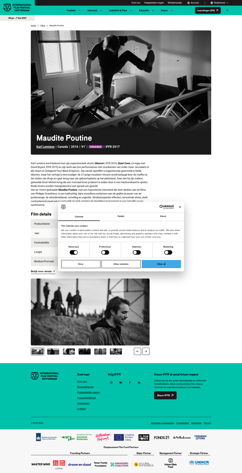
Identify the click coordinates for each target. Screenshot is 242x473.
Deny (80, 264)
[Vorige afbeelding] (137, 351)
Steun (164, 10)
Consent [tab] (79, 216)
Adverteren (83, 403)
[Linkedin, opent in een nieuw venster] (139, 382)
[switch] (105, 252)
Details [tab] (121, 216)
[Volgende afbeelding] (146, 351)
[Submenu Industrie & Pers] (131, 10)
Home (33, 25)
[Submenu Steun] (171, 10)
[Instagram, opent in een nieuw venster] (111, 382)
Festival (71, 10)
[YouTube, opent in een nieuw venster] (120, 382)
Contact (81, 408)
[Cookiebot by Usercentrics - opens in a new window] (161, 207)
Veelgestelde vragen (154, 2)
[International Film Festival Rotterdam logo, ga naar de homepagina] (17, 7)
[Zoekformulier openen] (227, 10)
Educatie (144, 10)
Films (42, 25)
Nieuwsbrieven (85, 386)
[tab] (37, 351)
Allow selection (121, 264)
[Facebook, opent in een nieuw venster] (129, 382)
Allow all (161, 264)
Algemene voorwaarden (162, 423)
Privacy (207, 423)
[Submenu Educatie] (152, 10)
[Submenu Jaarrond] (101, 10)
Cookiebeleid (182, 423)
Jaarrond (92, 10)
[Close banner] (180, 207)
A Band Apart (95, 147)
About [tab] (163, 216)
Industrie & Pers (118, 10)
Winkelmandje (175, 2)
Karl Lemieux (45, 146)
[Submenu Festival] (79, 10)
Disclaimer (196, 423)
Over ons (136, 2)
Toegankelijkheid (86, 397)
